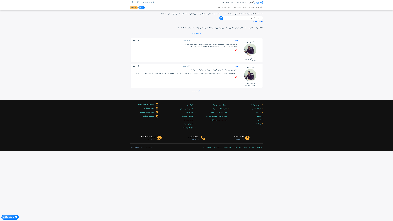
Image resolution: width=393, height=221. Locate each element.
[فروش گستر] (256, 2)
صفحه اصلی (259, 14)
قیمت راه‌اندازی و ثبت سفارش (218, 112)
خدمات (233, 2)
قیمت (222, 2)
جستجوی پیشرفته (258, 21)
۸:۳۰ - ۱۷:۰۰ (239, 137)
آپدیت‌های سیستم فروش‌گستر (218, 120)
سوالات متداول (231, 7)
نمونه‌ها (228, 2)
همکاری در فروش (249, 148)
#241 (236, 40)
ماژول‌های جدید (188, 124)
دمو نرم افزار (134, 7)
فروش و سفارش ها (233, 14)
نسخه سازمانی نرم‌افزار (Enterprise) (216, 116)
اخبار (259, 120)
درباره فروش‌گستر (254, 7)
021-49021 (193, 137)
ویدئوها (258, 124)
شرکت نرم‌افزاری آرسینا (136, 147)
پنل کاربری (190, 105)
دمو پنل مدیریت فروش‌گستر (219, 105)
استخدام (216, 148)
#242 (236, 66)
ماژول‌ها (239, 2)
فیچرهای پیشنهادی (187, 127)
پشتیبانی (141, 7)
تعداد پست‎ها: (251, 58)
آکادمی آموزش (250, 14)
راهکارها (244, 2)
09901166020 (148, 137)
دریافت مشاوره (8, 217)
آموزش (242, 14)
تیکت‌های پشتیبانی (187, 116)
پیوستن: (254, 60)
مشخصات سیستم (242, 7)
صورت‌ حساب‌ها (188, 120)
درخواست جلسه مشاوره (220, 109)
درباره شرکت (237, 148)
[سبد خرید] (137, 2)
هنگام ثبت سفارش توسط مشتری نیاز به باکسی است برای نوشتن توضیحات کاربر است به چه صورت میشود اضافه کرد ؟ (193, 14)
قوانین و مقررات (226, 148)
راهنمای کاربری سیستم (186, 109)
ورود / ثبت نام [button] (147, 2)
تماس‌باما (217, 7)
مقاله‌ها (224, 7)
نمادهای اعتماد (207, 148)
